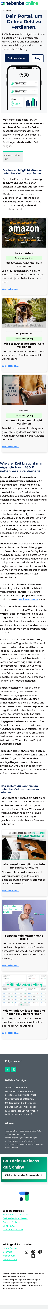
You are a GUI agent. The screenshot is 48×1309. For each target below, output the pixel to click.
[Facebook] (7, 1069)
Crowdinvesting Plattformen (19, 1098)
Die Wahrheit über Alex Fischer (20, 1106)
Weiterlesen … (10, 289)
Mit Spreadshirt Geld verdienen (20, 1102)
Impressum (9, 1255)
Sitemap (7, 1252)
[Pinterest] (33, 1252)
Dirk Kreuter (9, 1226)
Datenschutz (10, 1259)
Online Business (28, 599)
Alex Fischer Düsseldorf (16, 1214)
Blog (37, 58)
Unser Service (10, 1248)
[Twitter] (33, 1256)
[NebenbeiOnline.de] (19, 3)
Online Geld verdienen (16, 1087)
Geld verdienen (17, 58)
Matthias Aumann (13, 1229)
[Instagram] (13, 1069)
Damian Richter (11, 1222)
